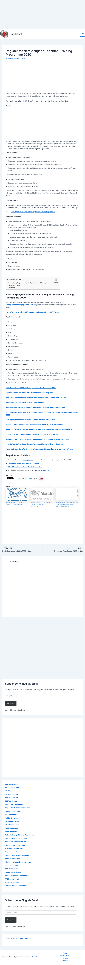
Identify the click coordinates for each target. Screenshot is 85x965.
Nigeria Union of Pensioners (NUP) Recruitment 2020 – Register (29, 393)
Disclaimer (65, 958)
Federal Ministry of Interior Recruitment (19, 835)
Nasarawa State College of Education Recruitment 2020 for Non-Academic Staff (35, 407)
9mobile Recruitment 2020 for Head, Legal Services (25, 402)
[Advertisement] (42, 14)
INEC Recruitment (11, 791)
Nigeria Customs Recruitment (16, 838)
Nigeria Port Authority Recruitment (18, 862)
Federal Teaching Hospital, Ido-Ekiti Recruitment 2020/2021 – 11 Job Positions (34, 425)
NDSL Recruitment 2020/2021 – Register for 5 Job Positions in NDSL (31, 388)
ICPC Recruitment (11, 794)
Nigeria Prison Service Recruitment (18, 855)
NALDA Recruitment (12, 818)
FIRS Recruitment (11, 815)
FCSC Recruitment (12, 882)
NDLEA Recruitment (12, 811)
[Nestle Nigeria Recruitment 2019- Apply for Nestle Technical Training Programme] (67, 494)
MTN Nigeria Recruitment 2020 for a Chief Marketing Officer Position (31, 420)
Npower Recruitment (13, 821)
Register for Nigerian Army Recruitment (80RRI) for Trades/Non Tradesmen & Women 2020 (39, 429)
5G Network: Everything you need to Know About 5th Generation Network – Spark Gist (37, 439)
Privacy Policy (65, 956)
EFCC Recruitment (12, 787)
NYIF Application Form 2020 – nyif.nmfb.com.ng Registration (33, 212)
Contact (65, 960)
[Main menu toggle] (82, 34)
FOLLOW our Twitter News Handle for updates (25, 467)
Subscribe (10, 703)
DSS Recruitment (11, 865)
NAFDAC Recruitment (13, 872)
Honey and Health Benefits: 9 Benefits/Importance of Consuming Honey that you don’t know (39, 449)
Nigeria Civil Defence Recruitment (17, 808)
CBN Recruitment (11, 784)
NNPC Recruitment (12, 831)
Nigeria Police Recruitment (15, 845)
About (65, 953)
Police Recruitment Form (14, 848)
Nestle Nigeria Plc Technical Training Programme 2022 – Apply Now (40, 504)
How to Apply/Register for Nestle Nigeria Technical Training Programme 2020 (33, 283)
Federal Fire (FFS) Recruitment (16, 886)
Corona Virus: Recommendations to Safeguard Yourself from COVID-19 (32, 434)
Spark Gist (16, 34)
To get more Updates (15, 285)
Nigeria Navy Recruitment (14, 804)
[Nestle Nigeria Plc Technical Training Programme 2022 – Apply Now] (42, 494)
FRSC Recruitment (12, 879)
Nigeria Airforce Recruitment (16, 842)
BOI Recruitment (11, 801)
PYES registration (11, 828)
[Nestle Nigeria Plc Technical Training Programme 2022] (17, 494)
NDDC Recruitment (12, 869)
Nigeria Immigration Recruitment (17, 876)
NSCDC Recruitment (12, 859)
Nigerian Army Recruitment (15, 852)
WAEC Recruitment (12, 825)
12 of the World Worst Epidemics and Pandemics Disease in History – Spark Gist (35, 444)
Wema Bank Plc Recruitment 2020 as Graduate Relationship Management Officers (36, 398)
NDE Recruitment (11, 798)
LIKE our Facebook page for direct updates (23, 463)
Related (13, 287)
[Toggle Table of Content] (55, 280)
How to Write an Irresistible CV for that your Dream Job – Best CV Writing (32, 312)
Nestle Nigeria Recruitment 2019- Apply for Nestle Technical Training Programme (67, 504)
